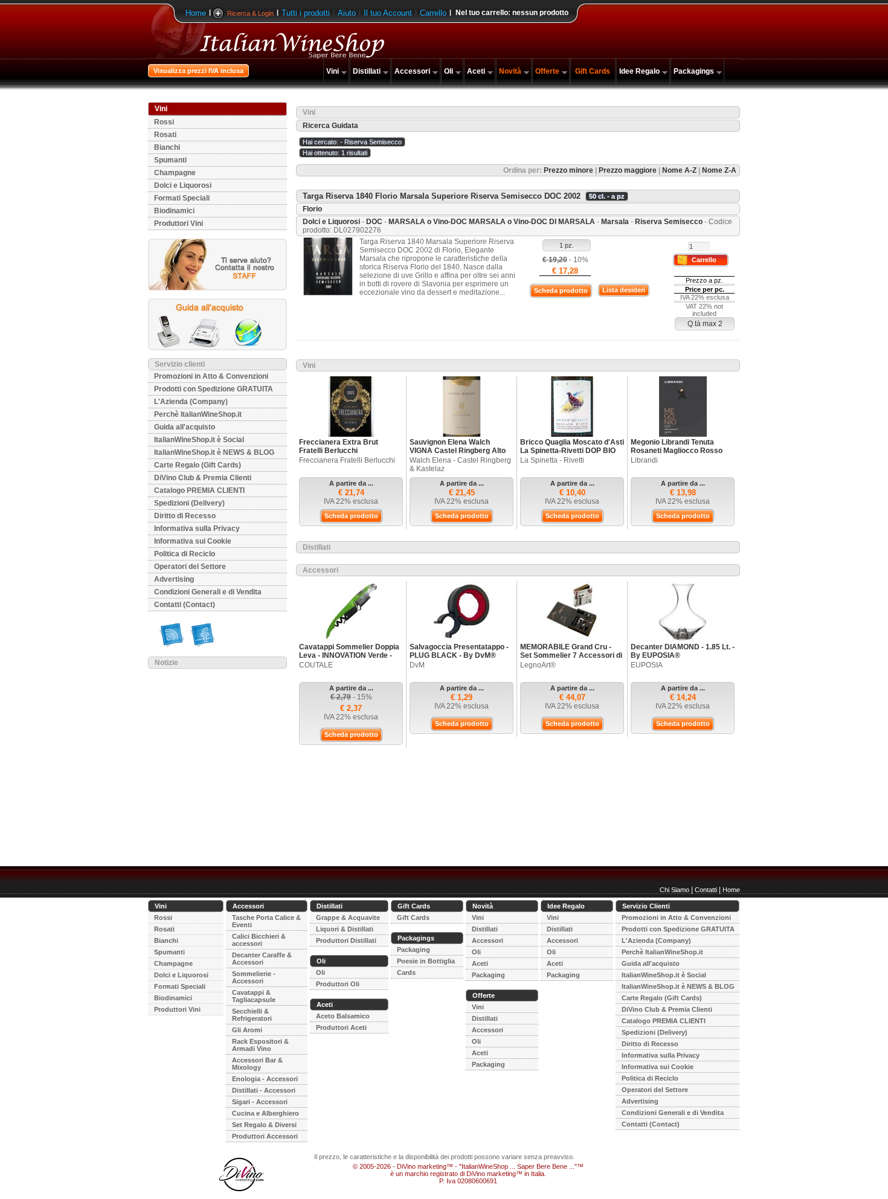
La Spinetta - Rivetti (552, 460)
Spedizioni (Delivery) (189, 503)
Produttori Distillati (346, 940)
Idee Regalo (639, 71)
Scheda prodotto (561, 290)
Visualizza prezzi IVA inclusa (198, 70)
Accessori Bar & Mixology (257, 1063)
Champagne (175, 173)
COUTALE (316, 665)
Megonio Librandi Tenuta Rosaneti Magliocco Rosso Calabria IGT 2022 (676, 450)
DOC (374, 221)
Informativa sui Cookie (192, 541)
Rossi (164, 122)
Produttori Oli (337, 984)
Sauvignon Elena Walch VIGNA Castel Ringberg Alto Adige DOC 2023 (458, 450)
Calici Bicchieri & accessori (259, 940)
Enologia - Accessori (265, 1078)
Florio (312, 209)
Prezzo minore (568, 170)
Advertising (174, 579)
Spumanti (170, 160)
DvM (417, 665)
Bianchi (167, 147)
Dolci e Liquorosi (182, 185)
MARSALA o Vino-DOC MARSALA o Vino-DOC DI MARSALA (492, 221)
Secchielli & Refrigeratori (252, 1015)
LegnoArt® (538, 665)
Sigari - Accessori (260, 1101)
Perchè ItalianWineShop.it (198, 414)
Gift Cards (592, 71)
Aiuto (347, 13)
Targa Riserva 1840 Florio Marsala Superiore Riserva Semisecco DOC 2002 (442, 196)
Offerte (547, 71)
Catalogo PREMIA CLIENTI (199, 490)
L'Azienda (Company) (191, 401)
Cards (406, 972)
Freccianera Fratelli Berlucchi (347, 460)
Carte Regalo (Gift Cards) (197, 465)
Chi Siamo (674, 889)
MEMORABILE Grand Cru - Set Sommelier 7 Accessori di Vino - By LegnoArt (571, 655)
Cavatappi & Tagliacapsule (253, 996)
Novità (510, 71)
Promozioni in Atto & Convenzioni (211, 376)
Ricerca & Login (250, 13)
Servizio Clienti (646, 906)
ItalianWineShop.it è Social (199, 440)
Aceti (476, 71)
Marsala (615, 221)
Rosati (165, 134)
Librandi (644, 460)
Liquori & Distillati (344, 929)
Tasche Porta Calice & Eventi (266, 921)
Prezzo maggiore (628, 170)
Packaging (413, 949)
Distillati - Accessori (263, 1090)
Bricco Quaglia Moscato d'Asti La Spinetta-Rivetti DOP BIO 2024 (572, 450)
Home (195, 13)
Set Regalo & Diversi (264, 1124)
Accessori (412, 71)
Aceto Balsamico (343, 1016)
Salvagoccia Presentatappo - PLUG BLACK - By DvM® (459, 651)
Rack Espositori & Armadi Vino (260, 1045)
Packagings (694, 71)
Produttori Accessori (265, 1136)
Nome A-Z (679, 170)
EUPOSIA (647, 665)
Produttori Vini (178, 223)
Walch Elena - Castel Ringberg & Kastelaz (460, 464)
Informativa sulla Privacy (197, 528)
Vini (332, 71)
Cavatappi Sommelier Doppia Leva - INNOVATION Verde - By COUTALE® (349, 655)
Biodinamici (174, 211)
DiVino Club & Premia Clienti (202, 478)
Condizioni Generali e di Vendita (208, 592)
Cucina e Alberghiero (265, 1113)
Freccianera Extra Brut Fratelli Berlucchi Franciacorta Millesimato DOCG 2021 (341, 455)
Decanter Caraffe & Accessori (262, 958)
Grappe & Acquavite (348, 917)
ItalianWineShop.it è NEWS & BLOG (214, 452)
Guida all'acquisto (184, 427)
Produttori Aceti (341, 1027)
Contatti (706, 889)
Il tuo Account (388, 13)
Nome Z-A (719, 170)
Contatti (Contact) (184, 604)
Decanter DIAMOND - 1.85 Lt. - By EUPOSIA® (683, 651)
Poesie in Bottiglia (426, 961)
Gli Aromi (247, 1029)
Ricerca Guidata (330, 125)
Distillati (367, 71)
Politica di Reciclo (184, 554)
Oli (448, 71)
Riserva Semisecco (669, 221)
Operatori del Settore (190, 566)
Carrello (433, 13)
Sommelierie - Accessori (253, 977)
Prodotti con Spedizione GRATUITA (213, 389)
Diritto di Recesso (185, 516)
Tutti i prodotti (306, 13)
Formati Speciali (182, 198)
